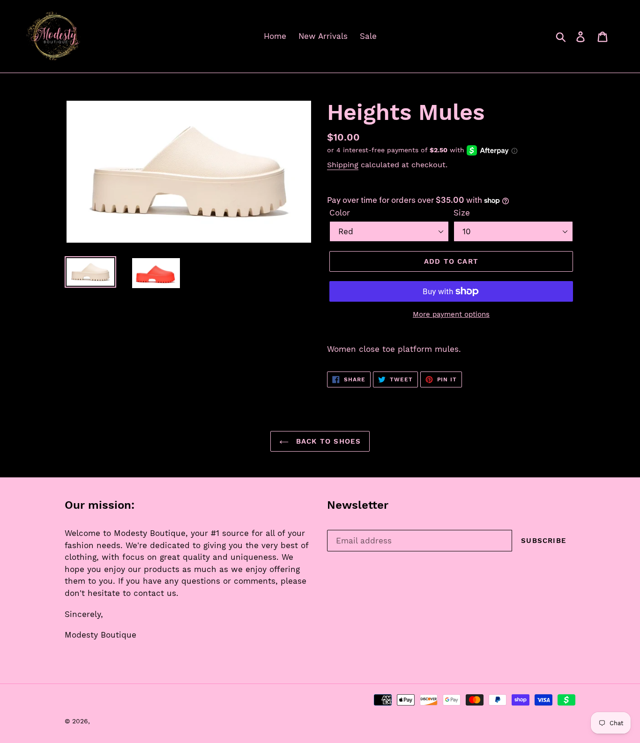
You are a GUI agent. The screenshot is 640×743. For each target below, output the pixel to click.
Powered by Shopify (187, 721)
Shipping (342, 164)
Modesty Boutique (121, 721)
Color (339, 212)
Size (462, 212)
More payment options (451, 314)
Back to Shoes (327, 441)
